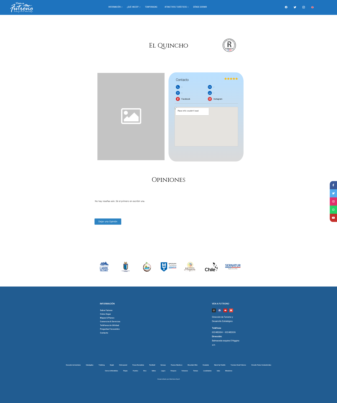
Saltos (154, 370)
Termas (195, 370)
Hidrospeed (123, 365)
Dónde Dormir (200, 7)
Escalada (206, 365)
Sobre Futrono (106, 310)
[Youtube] (225, 310)
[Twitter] (295, 7)
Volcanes (185, 370)
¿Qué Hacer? (133, 7)
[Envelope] (231, 310)
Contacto (104, 333)
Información (114, 7)
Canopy (163, 365)
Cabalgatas (89, 365)
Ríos (144, 370)
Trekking (102, 365)
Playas (125, 370)
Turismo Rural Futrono (238, 365)
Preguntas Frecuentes (110, 329)
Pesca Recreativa (138, 365)
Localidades (207, 370)
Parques (173, 370)
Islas (218, 370)
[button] (167, 222)
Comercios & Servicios (110, 321)
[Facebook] (286, 7)
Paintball (152, 365)
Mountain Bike (192, 365)
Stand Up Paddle (219, 365)
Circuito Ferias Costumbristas (261, 365)
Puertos (135, 370)
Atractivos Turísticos (176, 7)
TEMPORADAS (151, 7)
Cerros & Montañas (111, 370)
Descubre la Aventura (73, 365)
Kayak (112, 365)
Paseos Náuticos (176, 365)
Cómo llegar (105, 314)
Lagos (163, 370)
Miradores (228, 370)
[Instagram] (304, 7)
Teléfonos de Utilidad (109, 325)
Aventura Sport (175, 379)
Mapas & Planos (107, 318)
